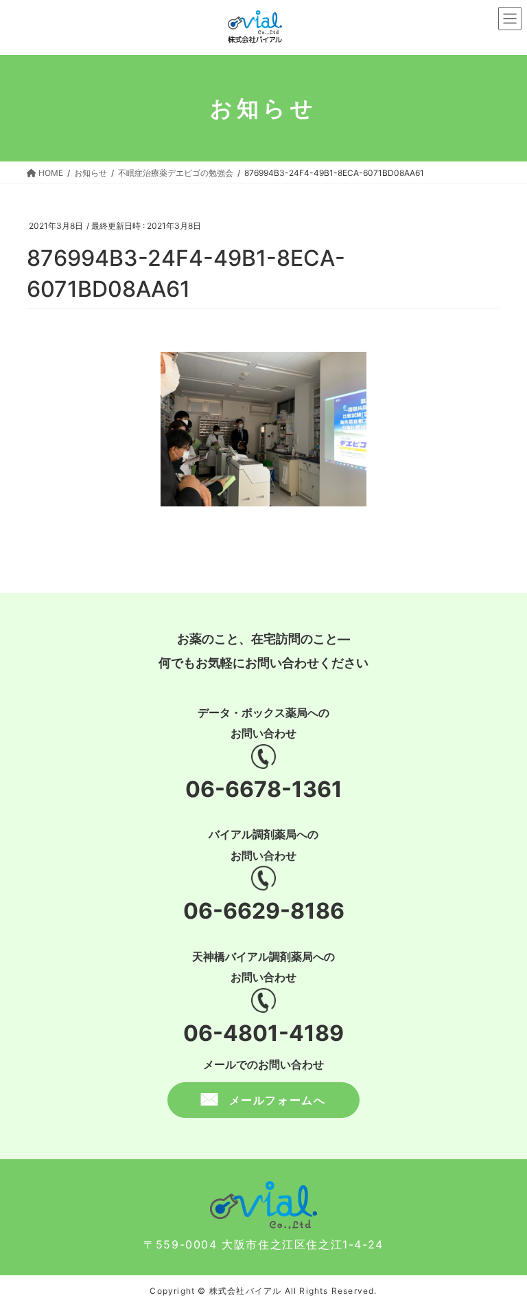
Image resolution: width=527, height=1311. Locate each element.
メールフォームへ (277, 1100)
